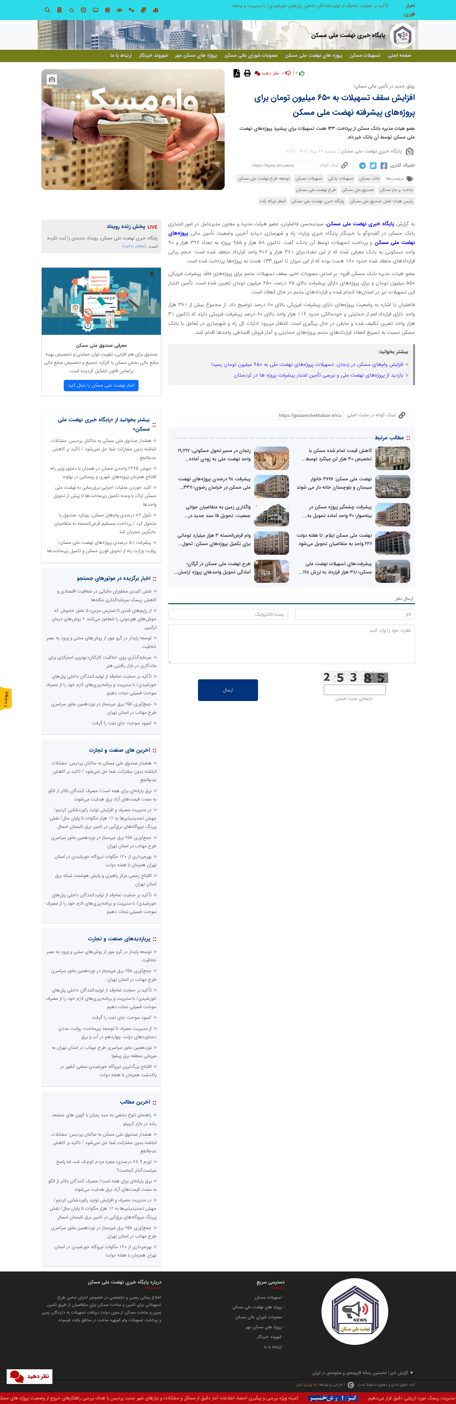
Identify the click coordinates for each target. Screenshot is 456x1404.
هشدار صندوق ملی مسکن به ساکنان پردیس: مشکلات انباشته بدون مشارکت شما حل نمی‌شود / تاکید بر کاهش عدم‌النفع (276, 5)
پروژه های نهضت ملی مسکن (314, 55)
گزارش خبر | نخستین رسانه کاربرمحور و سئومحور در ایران (360, 1373)
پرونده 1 (5, 699)
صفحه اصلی (399, 55)
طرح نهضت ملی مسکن (316, 190)
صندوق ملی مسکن (358, 190)
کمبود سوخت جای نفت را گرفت (122, 723)
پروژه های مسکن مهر (196, 55)
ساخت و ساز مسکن (396, 190)
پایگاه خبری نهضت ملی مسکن (371, 151)
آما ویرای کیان (306, 1385)
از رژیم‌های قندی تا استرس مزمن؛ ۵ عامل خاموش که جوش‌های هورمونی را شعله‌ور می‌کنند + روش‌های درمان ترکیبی (104, 619)
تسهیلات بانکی (341, 178)
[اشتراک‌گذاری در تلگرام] (362, 165)
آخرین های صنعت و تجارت (119, 750)
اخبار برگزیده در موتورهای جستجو (113, 578)
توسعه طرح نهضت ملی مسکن (264, 178)
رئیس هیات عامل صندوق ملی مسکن (381, 201)
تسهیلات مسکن (365, 55)
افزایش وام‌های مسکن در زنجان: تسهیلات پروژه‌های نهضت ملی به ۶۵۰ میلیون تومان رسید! (307, 365)
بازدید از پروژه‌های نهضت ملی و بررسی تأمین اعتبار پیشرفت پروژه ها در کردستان (318, 375)
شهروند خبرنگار (153, 55)
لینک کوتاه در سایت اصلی (371, 415)
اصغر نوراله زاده (273, 201)
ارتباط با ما (121, 55)
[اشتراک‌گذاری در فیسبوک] (383, 165)
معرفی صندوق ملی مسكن (101, 345)
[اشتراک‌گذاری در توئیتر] (372, 165)
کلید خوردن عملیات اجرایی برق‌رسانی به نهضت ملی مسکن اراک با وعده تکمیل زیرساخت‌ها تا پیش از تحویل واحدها (104, 496)
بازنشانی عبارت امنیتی (354, 698)
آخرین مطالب (135, 1102)
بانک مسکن (369, 178)
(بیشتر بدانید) (134, 246)
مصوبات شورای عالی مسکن (251, 55)
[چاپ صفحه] (246, 73)
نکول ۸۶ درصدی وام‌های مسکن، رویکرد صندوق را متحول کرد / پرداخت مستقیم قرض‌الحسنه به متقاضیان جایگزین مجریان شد (105, 523)
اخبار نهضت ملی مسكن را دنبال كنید (101, 385)
